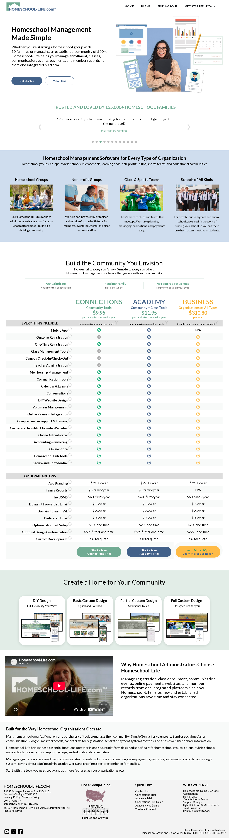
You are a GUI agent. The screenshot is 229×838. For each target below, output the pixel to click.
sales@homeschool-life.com (21, 803)
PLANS (145, 6)
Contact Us (141, 791)
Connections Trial (145, 794)
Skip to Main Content (38, 810)
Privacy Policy (12, 797)
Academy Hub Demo (147, 805)
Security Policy (31, 797)
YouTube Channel (145, 809)
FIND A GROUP (168, 6)
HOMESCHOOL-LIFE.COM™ (209, 832)
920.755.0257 (12, 801)
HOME (129, 6)
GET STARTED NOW (200, 6)
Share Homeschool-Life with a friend (205, 830)
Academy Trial (143, 798)
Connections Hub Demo (149, 801)
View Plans (59, 80)
